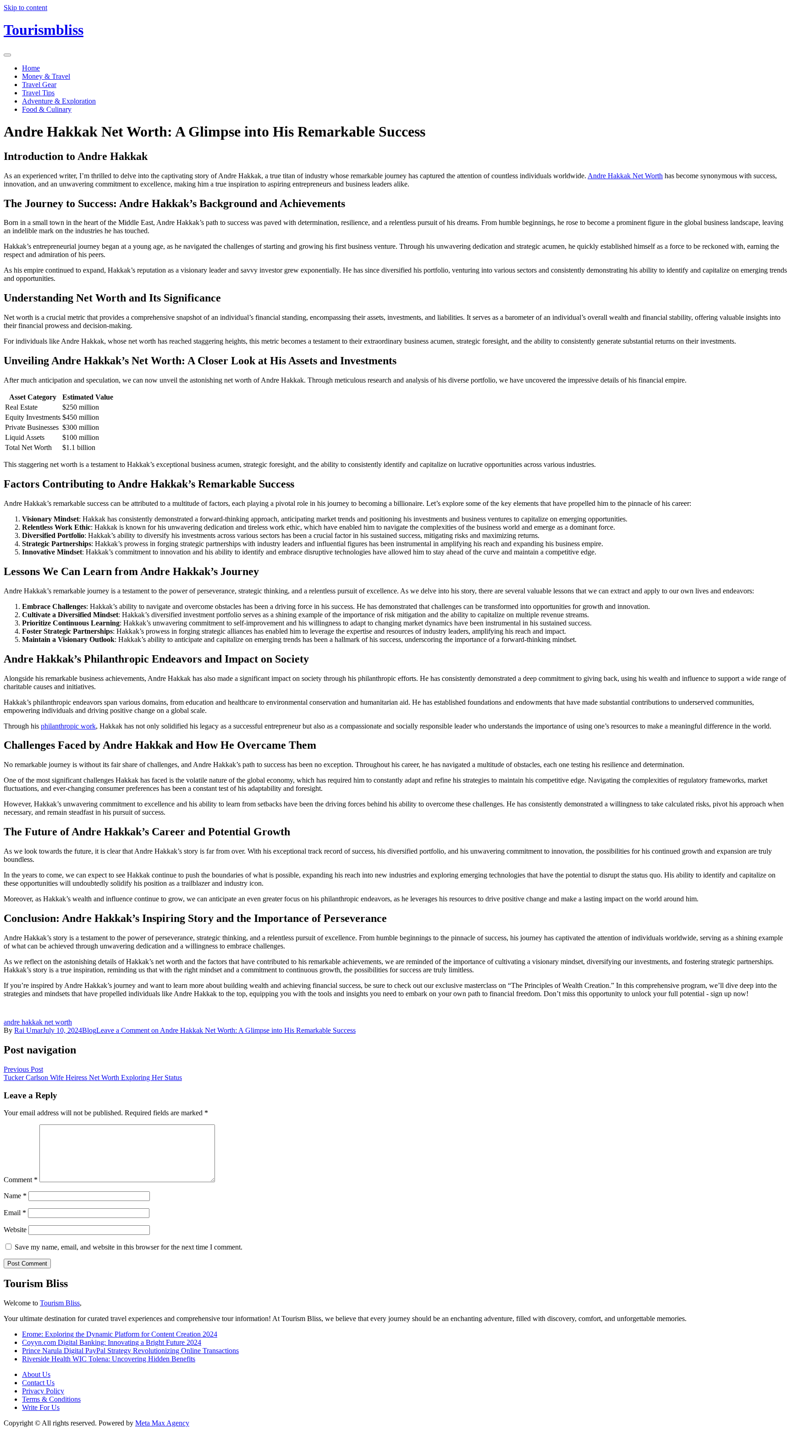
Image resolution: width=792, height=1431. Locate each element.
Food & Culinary (47, 109)
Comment (21, 1180)
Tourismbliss (43, 30)
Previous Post (23, 1069)
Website (15, 1230)
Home (31, 68)
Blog (89, 1030)
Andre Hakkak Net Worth (625, 176)
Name (15, 1196)
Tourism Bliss (60, 1303)
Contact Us (38, 1383)
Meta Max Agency (162, 1423)
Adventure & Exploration (59, 101)
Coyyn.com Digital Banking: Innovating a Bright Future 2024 (111, 1342)
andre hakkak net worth (38, 1022)
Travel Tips (38, 93)
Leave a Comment (226, 1030)
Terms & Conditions (51, 1399)
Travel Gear (39, 84)
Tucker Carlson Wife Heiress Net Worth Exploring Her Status (93, 1077)
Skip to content (25, 7)
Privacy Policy (43, 1391)
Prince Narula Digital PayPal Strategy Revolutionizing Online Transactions (130, 1350)
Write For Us (41, 1407)
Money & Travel (46, 76)
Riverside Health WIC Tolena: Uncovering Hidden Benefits (108, 1359)
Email (15, 1213)
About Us (36, 1374)
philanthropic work (68, 726)
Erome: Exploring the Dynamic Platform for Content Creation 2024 (119, 1334)
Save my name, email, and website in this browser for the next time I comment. (128, 1247)
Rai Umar (28, 1030)
